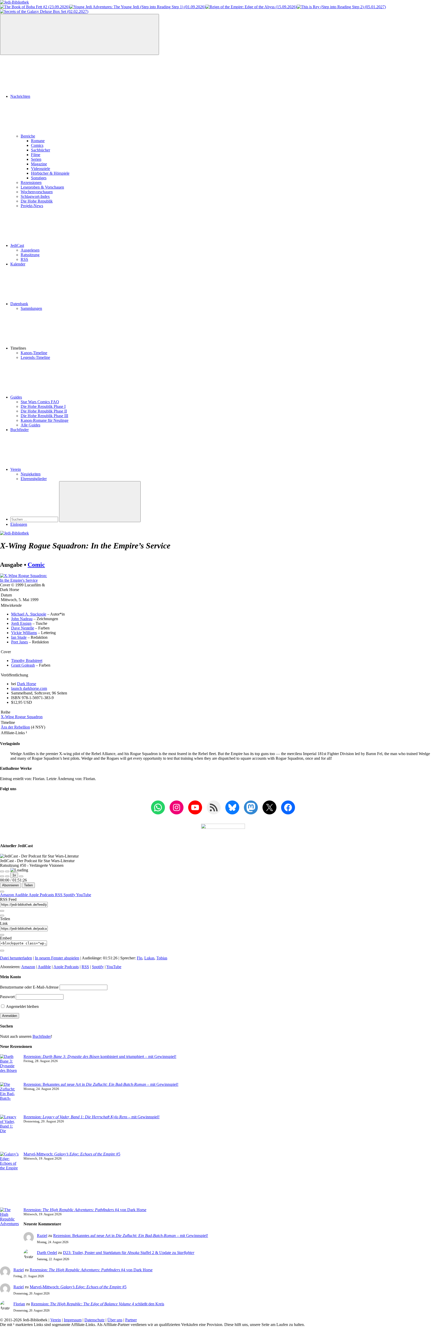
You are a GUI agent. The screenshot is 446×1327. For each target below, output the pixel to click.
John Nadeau (22, 619)
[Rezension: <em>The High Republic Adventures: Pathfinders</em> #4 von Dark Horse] (9, 1228)
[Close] (2, 891)
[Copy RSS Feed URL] (2, 911)
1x (14, 875)
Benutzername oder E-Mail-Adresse (29, 987)
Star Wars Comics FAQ (40, 402)
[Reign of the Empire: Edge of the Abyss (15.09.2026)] (251, 7)
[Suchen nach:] (34, 519)
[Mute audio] (2, 876)
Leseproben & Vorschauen (42, 187)
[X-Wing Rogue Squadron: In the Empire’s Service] (25, 580)
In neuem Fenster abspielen (57, 958)
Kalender (17, 264)
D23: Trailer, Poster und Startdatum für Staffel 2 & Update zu (128, 1252)
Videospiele (40, 168)
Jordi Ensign (21, 623)
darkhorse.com (29, 688)
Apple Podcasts (42, 895)
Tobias (161, 958)
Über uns (114, 1320)
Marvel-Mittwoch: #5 (71, 1154)
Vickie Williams (24, 632)
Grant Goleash (23, 665)
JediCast (17, 245)
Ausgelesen (30, 250)
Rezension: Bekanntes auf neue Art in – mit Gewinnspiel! (100, 1084)
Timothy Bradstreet (26, 660)
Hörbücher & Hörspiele (50, 173)
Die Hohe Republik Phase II (44, 411)
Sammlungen (31, 308)
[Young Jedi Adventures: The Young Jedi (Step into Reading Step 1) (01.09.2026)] (137, 7)
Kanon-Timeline (34, 353)
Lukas (149, 958)
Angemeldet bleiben (22, 1006)
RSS (24, 259)
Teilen (28, 885)
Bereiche (28, 136)
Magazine (39, 164)
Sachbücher (40, 150)
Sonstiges (38, 178)
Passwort (7, 996)
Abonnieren (10, 885)
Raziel (42, 1235)
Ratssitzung (30, 255)
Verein (15, 469)
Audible (22, 895)
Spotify (69, 895)
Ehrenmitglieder (34, 478)
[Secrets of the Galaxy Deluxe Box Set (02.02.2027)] (44, 11)
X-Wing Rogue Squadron (22, 717)
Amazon (7, 895)
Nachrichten (20, 96)
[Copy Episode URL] (2, 935)
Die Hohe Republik (37, 201)
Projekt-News (32, 206)
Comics (37, 145)
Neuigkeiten (31, 474)
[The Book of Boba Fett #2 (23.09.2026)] (34, 7)
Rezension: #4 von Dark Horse (84, 1210)
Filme (35, 154)
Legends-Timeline (35, 357)
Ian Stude (19, 637)
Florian (19, 1304)
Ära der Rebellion (15, 727)
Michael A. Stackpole (28, 614)
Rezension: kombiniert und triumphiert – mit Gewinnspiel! (99, 1056)
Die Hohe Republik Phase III (44, 416)
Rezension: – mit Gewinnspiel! (91, 1117)
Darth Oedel (47, 1252)
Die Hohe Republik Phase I (43, 406)
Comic (36, 564)
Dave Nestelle (22, 628)
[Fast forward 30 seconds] (21, 876)
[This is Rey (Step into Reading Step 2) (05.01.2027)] (341, 7)
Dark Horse (26, 684)
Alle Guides (30, 425)
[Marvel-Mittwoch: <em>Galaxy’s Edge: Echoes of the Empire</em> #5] (9, 1180)
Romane (38, 141)
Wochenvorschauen (37, 192)
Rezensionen (31, 182)
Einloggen (18, 524)
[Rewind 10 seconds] (7, 876)
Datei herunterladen (16, 958)
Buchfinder (19, 429)
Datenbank (19, 304)
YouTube (83, 895)
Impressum (73, 1320)
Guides (16, 397)
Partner (131, 1320)
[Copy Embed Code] (2, 950)
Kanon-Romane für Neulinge (44, 420)
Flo (139, 958)
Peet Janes (19, 642)
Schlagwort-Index (35, 196)
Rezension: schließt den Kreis (97, 1304)
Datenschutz (94, 1320)
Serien (36, 159)
